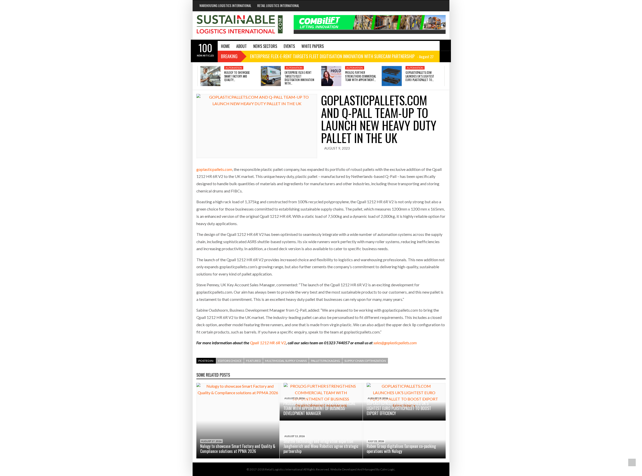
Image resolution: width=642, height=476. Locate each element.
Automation (233, 67)
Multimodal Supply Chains (286, 361)
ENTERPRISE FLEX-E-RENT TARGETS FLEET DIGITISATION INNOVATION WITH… (299, 78)
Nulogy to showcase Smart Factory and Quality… (237, 76)
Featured (253, 361)
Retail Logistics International (278, 5)
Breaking (229, 56)
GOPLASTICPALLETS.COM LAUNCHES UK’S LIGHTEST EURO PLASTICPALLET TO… (420, 76)
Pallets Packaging (325, 361)
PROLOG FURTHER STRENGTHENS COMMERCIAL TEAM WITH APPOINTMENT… (360, 76)
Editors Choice (230, 361)
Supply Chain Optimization (365, 361)
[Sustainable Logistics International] (240, 25)
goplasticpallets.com (214, 169)
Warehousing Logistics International (225, 5)
